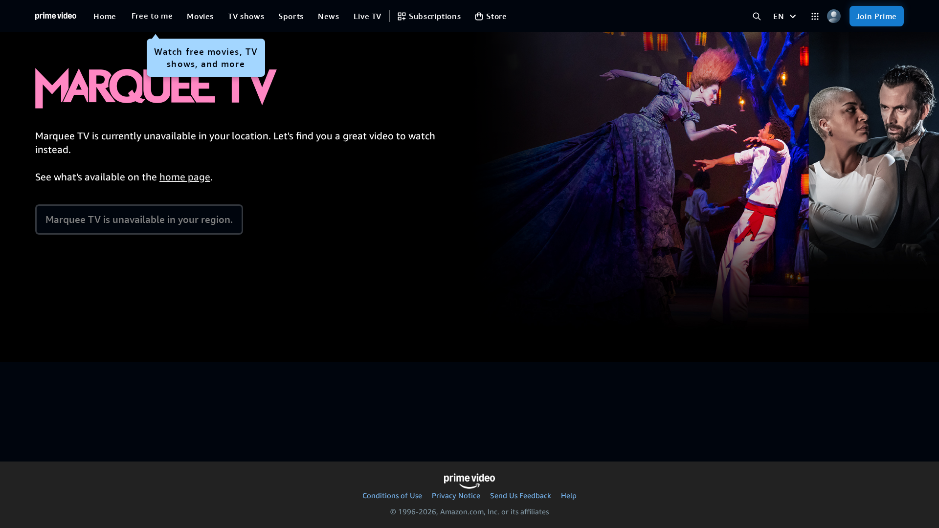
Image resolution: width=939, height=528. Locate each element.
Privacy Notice (456, 495)
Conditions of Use (392, 495)
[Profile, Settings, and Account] (834, 16)
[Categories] (815, 16)
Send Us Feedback (520, 495)
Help (569, 495)
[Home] (55, 16)
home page (184, 176)
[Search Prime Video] (756, 16)
